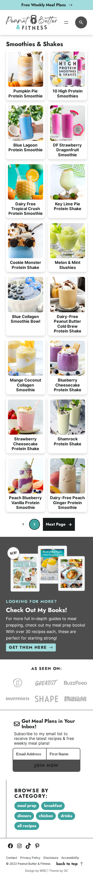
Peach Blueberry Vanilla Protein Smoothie (25, 502)
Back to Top (67, 864)
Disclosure (50, 857)
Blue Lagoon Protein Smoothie (25, 147)
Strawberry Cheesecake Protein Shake (25, 444)
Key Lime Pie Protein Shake (67, 206)
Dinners (24, 816)
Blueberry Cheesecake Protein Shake (67, 385)
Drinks (66, 816)
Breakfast (53, 805)
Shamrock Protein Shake (67, 441)
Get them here (28, 647)
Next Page (59, 524)
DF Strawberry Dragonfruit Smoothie (67, 150)
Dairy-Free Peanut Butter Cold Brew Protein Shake (67, 323)
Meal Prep (26, 805)
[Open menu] (66, 22)
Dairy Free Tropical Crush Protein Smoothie (25, 209)
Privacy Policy (30, 857)
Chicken (46, 816)
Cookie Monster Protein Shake (25, 265)
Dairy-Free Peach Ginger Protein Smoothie (67, 502)
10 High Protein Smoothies (68, 93)
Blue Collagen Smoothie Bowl (25, 319)
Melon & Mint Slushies (67, 265)
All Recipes (26, 826)
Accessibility (70, 857)
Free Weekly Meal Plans (43, 5)
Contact (11, 857)
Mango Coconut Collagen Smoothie (25, 385)
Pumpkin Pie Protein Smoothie (25, 93)
